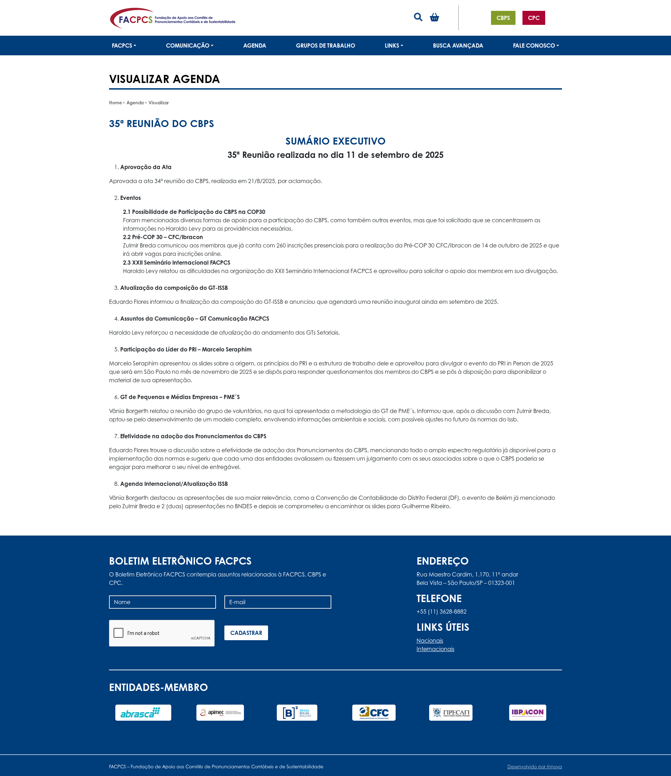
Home (115, 102)
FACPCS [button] (122, 45)
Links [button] (392, 45)
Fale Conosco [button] (534, 45)
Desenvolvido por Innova (534, 766)
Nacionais (430, 640)
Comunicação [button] (187, 45)
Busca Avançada (458, 45)
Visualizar (159, 102)
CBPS (503, 17)
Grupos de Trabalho (325, 45)
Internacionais (435, 648)
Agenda (254, 45)
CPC (534, 17)
